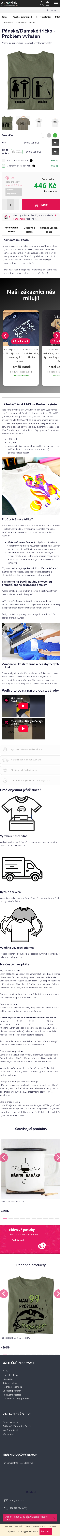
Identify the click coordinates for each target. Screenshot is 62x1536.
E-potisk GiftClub (10, 1375)
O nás (5, 1371)
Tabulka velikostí (10, 1383)
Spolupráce (8, 1379)
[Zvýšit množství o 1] (16, 204)
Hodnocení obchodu (12, 1387)
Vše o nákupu (9, 1434)
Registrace (51, 10)
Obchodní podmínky (12, 1391)
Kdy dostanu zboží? (11, 229)
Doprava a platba (29, 229)
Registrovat (11, 194)
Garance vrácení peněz (49, 229)
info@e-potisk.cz (17, 1500)
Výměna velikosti (10, 1430)
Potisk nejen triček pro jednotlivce (18, 1463)
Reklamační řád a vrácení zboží (17, 1426)
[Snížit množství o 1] (4, 204)
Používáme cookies (12, 1395)
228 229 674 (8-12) (18, 1508)
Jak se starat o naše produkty (16, 1399)
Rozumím (45, 1531)
